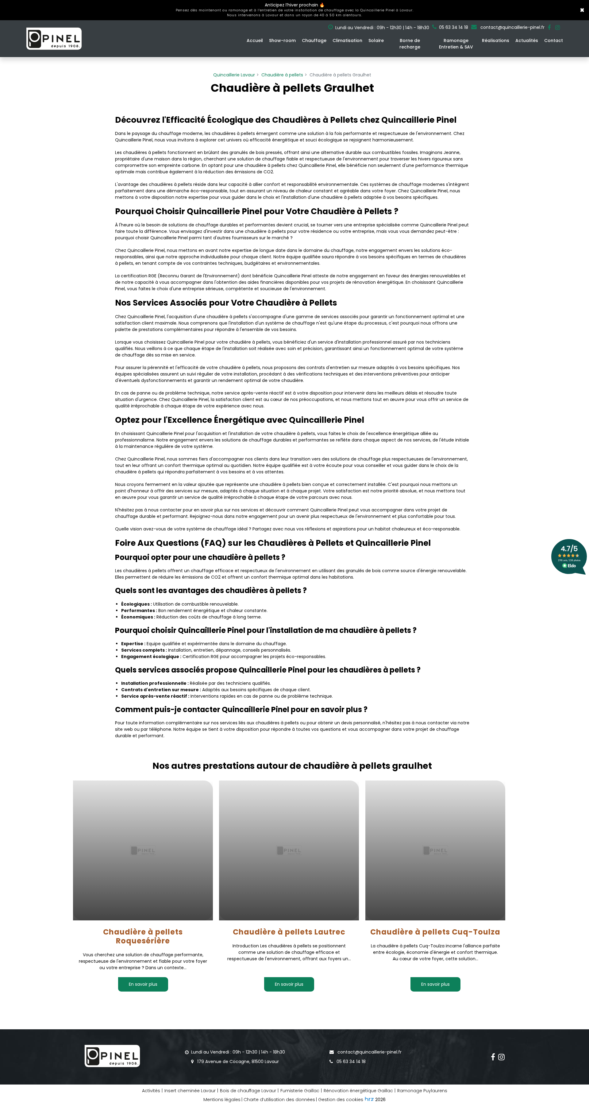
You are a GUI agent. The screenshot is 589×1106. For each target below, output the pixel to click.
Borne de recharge (409, 43)
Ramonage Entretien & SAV (456, 43)
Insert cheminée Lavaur (190, 1091)
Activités (151, 1091)
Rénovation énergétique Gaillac (358, 1091)
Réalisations (495, 40)
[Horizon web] (369, 1099)
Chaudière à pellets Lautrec (289, 932)
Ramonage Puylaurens (422, 1091)
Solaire (376, 40)
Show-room (282, 40)
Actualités (526, 40)
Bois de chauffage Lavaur (248, 1091)
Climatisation (347, 40)
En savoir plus (143, 984)
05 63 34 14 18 (350, 1061)
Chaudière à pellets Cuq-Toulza (435, 932)
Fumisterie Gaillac (299, 1091)
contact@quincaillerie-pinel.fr (512, 27)
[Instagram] (557, 27)
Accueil (255, 40)
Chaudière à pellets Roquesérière (143, 937)
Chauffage (314, 40)
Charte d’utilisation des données (279, 1099)
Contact (553, 40)
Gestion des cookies (340, 1099)
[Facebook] (549, 27)
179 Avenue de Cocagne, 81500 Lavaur (237, 1061)
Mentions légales (222, 1099)
